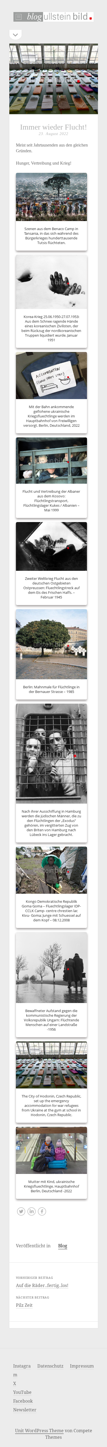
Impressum (82, 1366)
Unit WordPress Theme (39, 1431)
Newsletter (24, 1410)
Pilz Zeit (24, 1305)
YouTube (22, 1392)
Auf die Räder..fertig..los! (42, 1285)
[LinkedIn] (31, 1212)
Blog (62, 1246)
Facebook (23, 1401)
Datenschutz (50, 1366)
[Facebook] (42, 1212)
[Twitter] (21, 1212)
